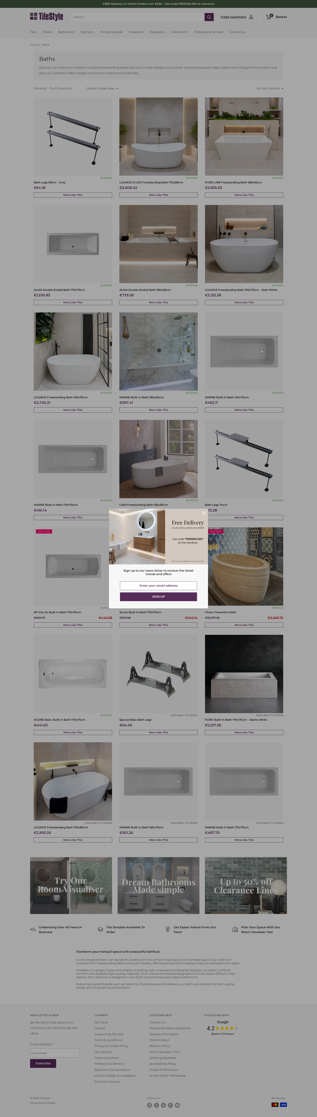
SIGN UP (158, 596)
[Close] (204, 513)
